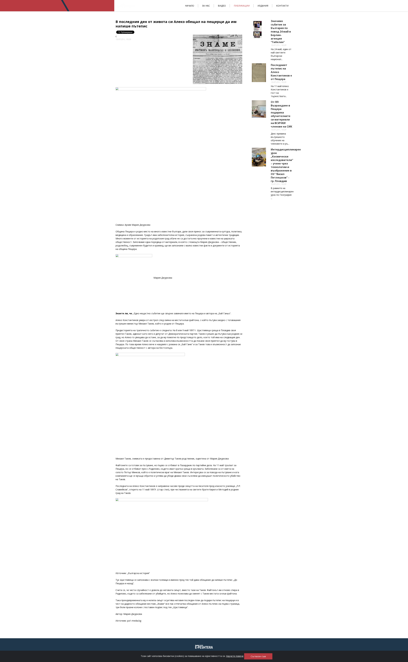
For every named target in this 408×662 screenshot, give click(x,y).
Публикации (242, 5)
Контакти (282, 5)
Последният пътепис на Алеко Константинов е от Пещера (281, 72)
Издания (263, 5)
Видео (222, 5)
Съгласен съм (258, 656)
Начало (189, 5)
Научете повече (235, 656)
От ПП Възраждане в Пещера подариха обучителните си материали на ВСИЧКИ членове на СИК (281, 114)
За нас (206, 5)
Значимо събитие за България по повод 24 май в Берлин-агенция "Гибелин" (281, 31)
